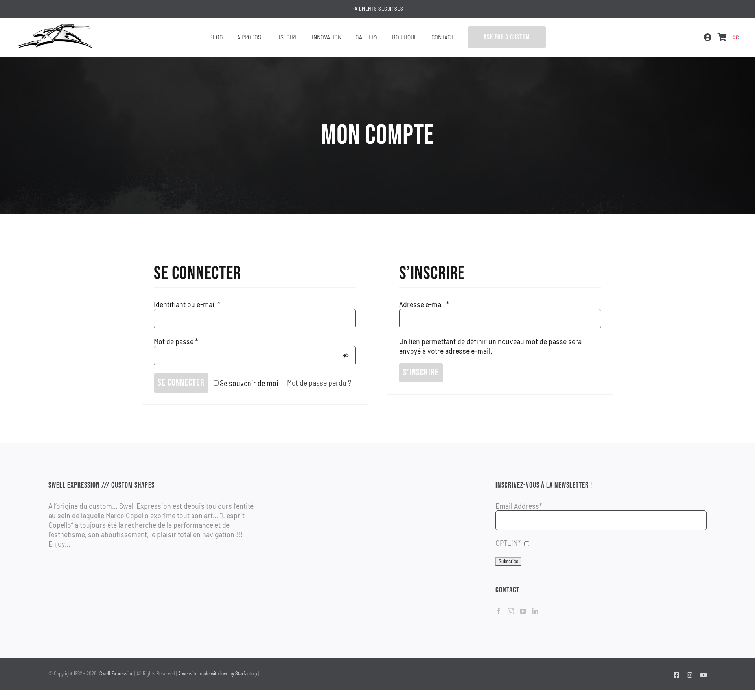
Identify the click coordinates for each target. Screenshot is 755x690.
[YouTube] (523, 611)
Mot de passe (176, 341)
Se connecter (181, 382)
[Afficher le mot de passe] (346, 355)
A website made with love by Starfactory (217, 673)
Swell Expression (116, 673)
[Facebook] (498, 611)
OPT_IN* (508, 542)
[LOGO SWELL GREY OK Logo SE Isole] (55, 26)
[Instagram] (511, 611)
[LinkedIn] (535, 611)
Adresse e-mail (424, 304)
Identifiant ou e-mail (187, 304)
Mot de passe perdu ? (319, 382)
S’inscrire (421, 372)
